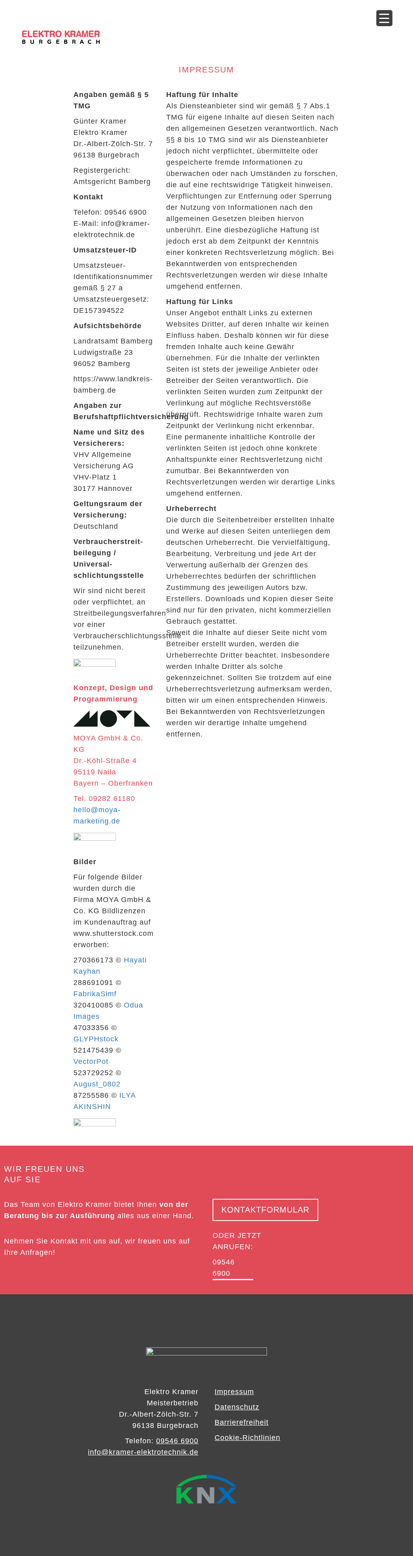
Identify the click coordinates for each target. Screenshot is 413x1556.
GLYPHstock (96, 1039)
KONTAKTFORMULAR (265, 1209)
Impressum (234, 1392)
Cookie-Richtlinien (247, 1438)
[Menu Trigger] (384, 18)
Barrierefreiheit (242, 1422)
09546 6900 (177, 1441)
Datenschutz (237, 1407)
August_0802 (97, 1084)
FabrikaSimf (95, 994)
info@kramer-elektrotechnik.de (143, 1452)
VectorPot (90, 1061)
